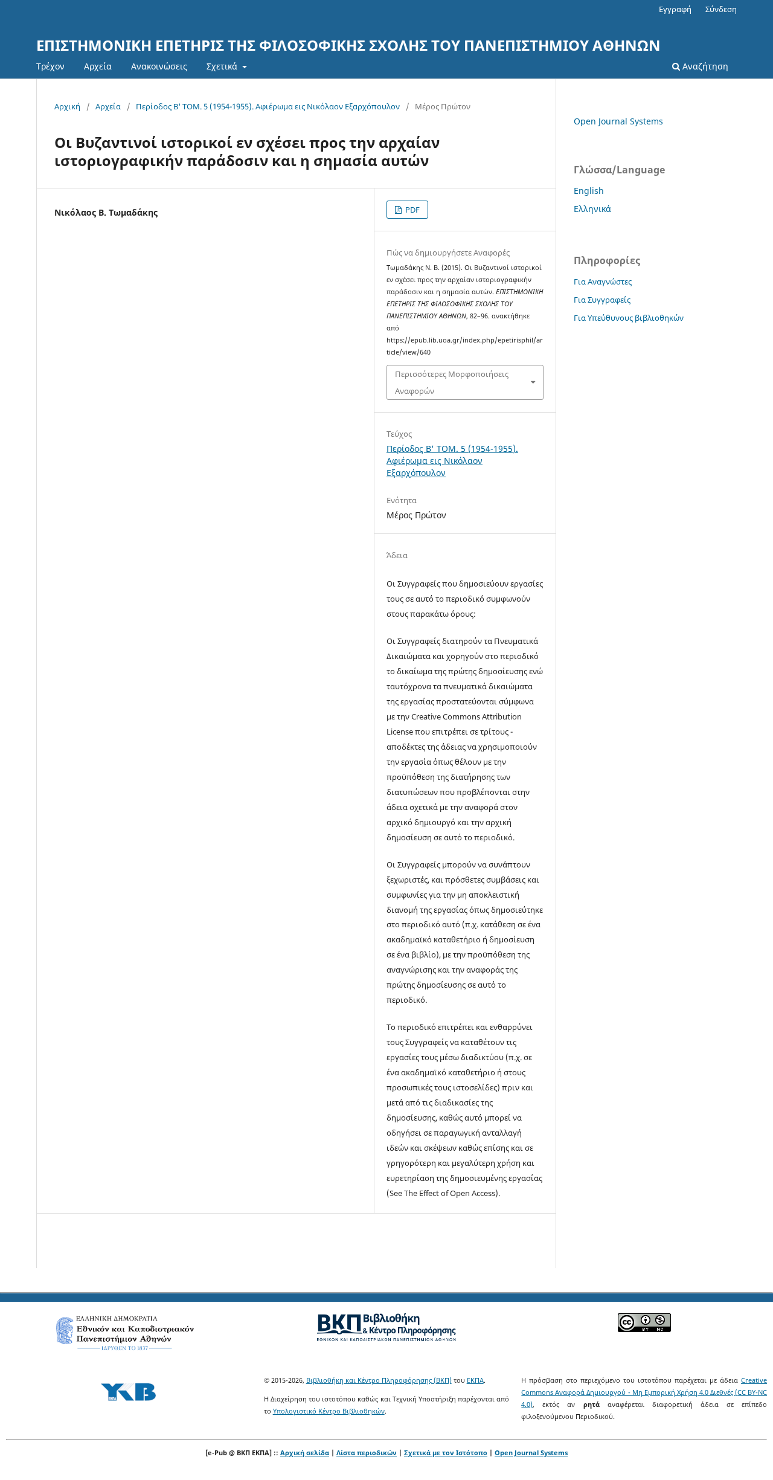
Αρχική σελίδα (304, 1452)
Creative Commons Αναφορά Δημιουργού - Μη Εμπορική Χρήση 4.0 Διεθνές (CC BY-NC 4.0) (644, 1392)
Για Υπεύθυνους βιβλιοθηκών (629, 317)
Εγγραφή (675, 9)
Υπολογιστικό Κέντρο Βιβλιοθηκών (329, 1410)
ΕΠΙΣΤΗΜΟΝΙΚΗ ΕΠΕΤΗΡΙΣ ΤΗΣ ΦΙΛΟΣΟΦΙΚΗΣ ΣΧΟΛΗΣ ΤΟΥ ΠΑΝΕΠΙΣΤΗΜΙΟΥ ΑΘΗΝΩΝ (348, 45)
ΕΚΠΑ (475, 1380)
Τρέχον (50, 66)
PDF (411, 209)
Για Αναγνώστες (603, 281)
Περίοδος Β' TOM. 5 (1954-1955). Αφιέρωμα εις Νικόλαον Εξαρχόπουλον (268, 106)
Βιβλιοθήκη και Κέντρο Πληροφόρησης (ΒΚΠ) (379, 1380)
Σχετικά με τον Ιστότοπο (445, 1452)
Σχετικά (223, 66)
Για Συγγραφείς (602, 299)
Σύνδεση (721, 9)
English (589, 190)
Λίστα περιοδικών (366, 1452)
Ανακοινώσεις (159, 66)
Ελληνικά (592, 208)
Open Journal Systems (618, 121)
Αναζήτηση (704, 66)
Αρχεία (98, 66)
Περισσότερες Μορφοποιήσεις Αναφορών (451, 382)
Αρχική (67, 106)
